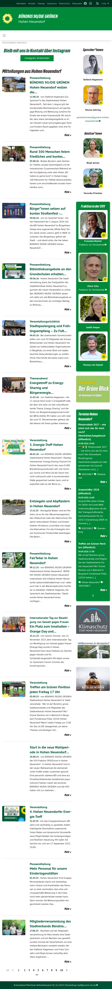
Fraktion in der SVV (93, 206)
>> (37, 974)
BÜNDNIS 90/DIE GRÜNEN (38, 16)
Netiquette (77, 3)
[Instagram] (90, 3)
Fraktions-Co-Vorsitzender (91, 289)
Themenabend (39, 378)
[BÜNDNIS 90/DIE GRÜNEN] (7, 18)
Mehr (66, 135)
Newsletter (21, 3)
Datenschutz (64, 3)
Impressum (52, 3)
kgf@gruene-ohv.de (87, 985)
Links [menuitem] (104, 3)
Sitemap (41, 3)
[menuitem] (21, 3)
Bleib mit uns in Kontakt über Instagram (37, 50)
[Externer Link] (93, 619)
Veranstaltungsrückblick (45, 321)
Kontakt (31, 3)
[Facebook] (85, 3)
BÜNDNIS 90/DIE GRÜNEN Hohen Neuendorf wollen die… (49, 87)
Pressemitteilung (40, 78)
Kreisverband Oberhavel (14, 42)
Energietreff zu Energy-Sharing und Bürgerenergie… (47, 388)
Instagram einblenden (37, 58)
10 (61, 970)
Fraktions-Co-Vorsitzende (91, 244)
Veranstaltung (38, 440)
